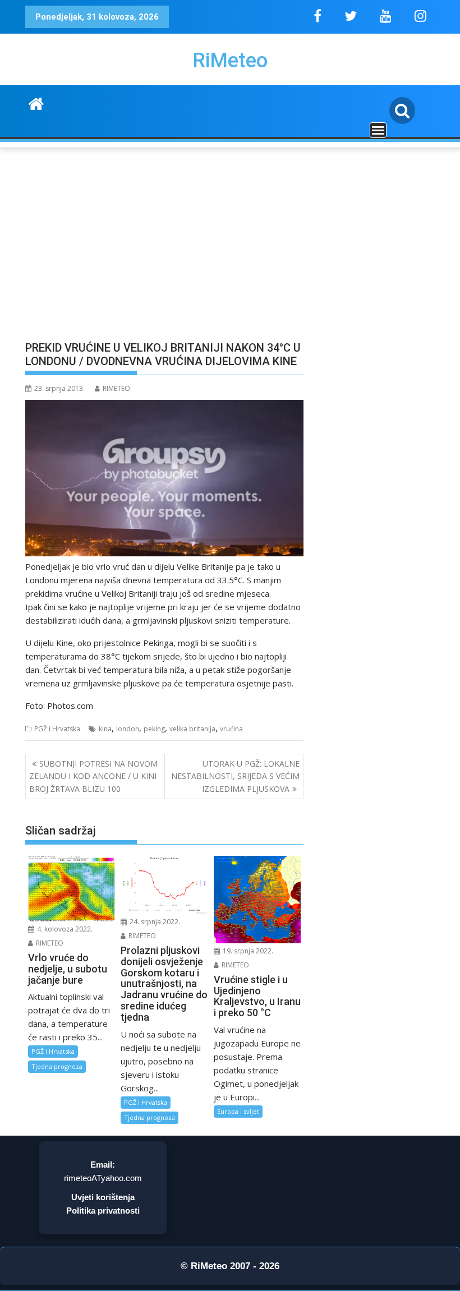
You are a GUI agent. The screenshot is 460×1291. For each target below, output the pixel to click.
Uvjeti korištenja (103, 1197)
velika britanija (192, 729)
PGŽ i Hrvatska (57, 729)
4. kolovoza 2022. (64, 929)
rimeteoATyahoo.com (103, 1178)
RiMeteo (230, 60)
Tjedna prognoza (56, 1066)
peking (154, 729)
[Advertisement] (164, 250)
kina (105, 729)
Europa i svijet (238, 1111)
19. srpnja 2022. (247, 951)
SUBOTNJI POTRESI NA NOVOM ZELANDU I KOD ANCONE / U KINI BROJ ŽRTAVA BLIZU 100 (93, 776)
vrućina (231, 729)
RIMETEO (116, 388)
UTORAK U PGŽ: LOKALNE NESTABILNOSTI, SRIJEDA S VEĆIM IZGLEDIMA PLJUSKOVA (235, 776)
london (127, 729)
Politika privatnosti (103, 1210)
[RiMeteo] (36, 102)
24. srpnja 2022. (154, 921)
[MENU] (378, 130)
